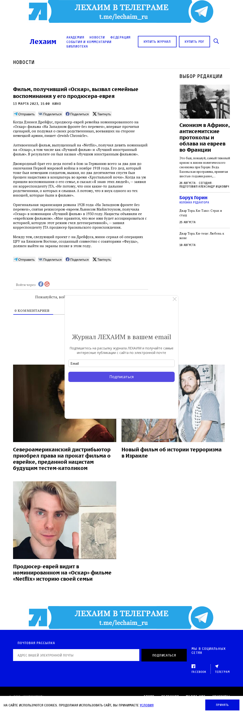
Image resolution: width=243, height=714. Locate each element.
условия (147, 705)
